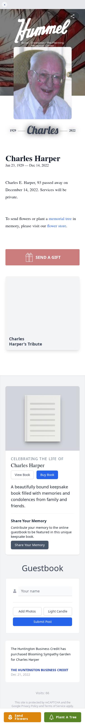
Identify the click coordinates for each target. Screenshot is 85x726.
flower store (56, 225)
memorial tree (60, 218)
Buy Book (47, 475)
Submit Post (43, 621)
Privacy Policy (29, 706)
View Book (22, 475)
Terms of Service (55, 706)
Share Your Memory (30, 545)
